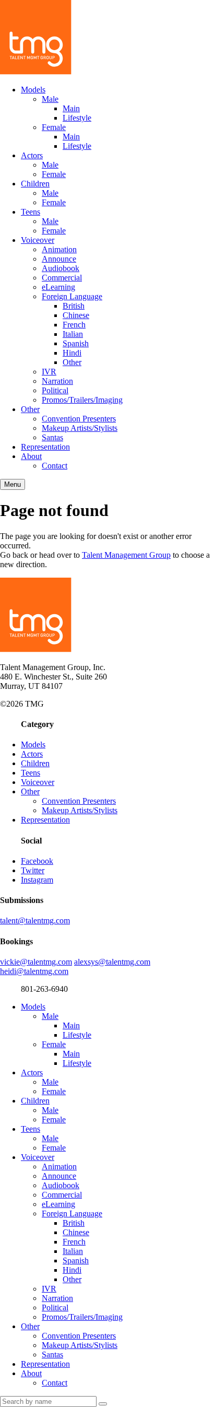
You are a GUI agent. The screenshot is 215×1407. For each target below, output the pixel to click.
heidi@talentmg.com (34, 971)
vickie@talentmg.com (36, 961)
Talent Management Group (126, 554)
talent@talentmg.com (35, 920)
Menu (12, 484)
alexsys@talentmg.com (112, 961)
